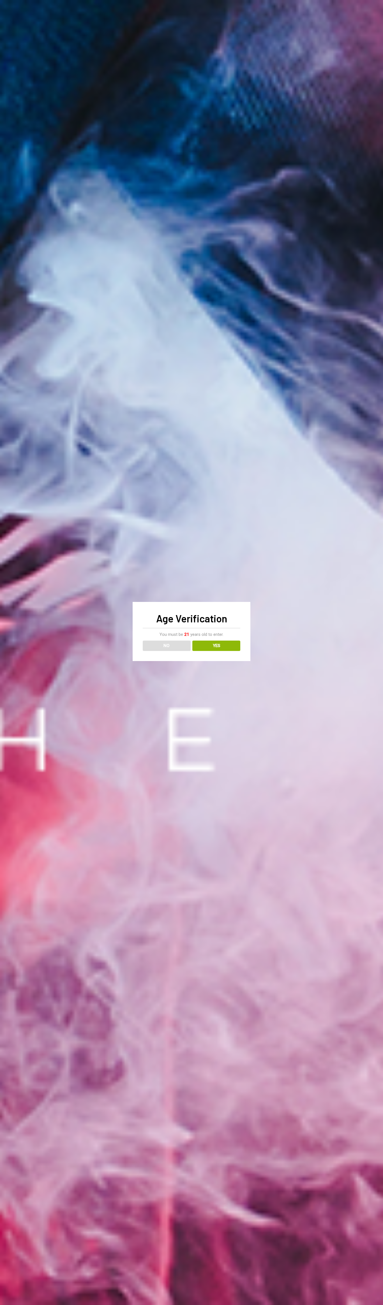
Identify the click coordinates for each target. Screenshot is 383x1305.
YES (216, 645)
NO (166, 645)
